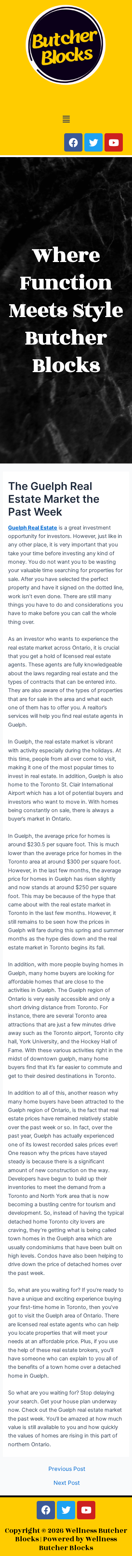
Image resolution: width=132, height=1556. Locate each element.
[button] (66, 119)
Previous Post (66, 1469)
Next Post (67, 1483)
